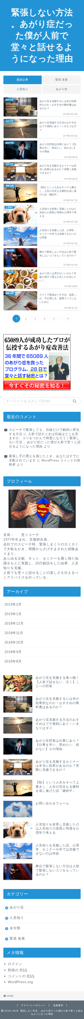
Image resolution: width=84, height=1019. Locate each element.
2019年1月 (13, 614)
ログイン (15, 964)
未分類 (15, 928)
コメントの (21, 976)
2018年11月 (13, 633)
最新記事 (22, 79)
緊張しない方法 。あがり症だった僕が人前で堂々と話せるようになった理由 (42, 35)
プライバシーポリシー (33, 1005)
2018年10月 (14, 642)
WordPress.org (20, 982)
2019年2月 (13, 604)
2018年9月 (13, 652)
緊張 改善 (61, 79)
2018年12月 (14, 623)
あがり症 (61, 89)
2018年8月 (13, 661)
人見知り (22, 89)
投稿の (17, 970)
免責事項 (58, 1005)
